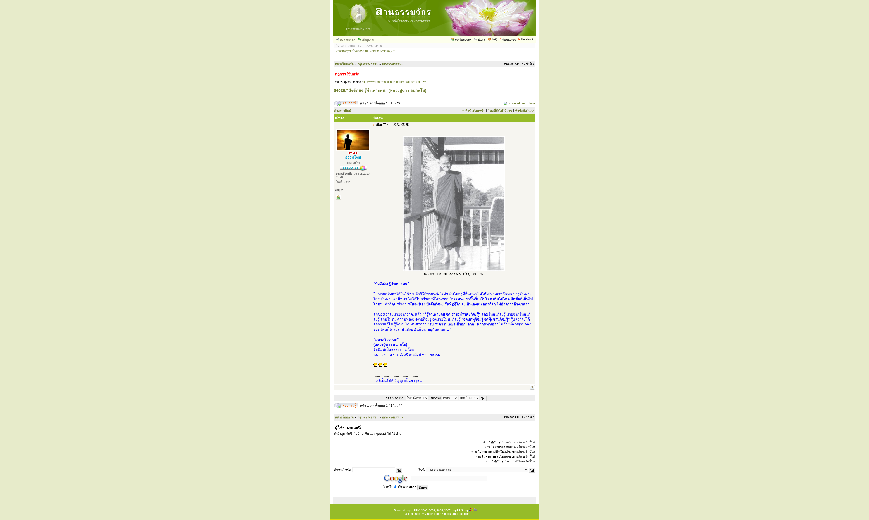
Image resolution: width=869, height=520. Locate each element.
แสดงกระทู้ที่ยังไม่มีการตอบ (352, 50)
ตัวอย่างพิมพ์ (342, 110)
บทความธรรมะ (392, 64)
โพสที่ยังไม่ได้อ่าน (500, 110)
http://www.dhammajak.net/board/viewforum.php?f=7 (394, 81)
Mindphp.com (432, 513)
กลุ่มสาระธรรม (367, 64)
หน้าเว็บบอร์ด (344, 64)
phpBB (413, 510)
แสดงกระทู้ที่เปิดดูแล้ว (383, 50)
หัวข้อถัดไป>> (524, 110)
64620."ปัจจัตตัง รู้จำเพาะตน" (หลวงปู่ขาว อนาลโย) (380, 90)
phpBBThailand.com (456, 513)
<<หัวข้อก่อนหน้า (473, 110)
